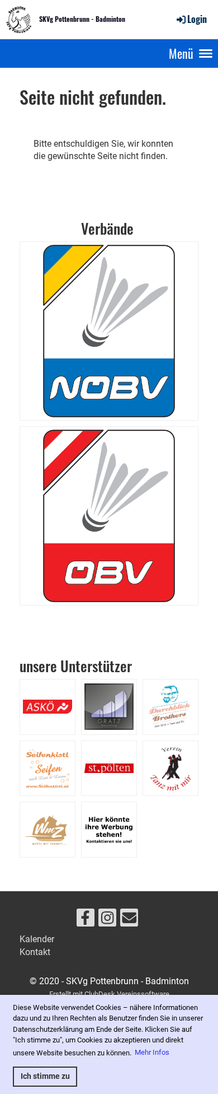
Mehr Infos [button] (152, 1052)
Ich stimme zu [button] (45, 1076)
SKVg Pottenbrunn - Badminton (82, 19)
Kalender (37, 939)
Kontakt (35, 952)
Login (197, 19)
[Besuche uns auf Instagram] (107, 920)
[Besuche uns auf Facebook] (85, 920)
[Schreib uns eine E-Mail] (129, 920)
